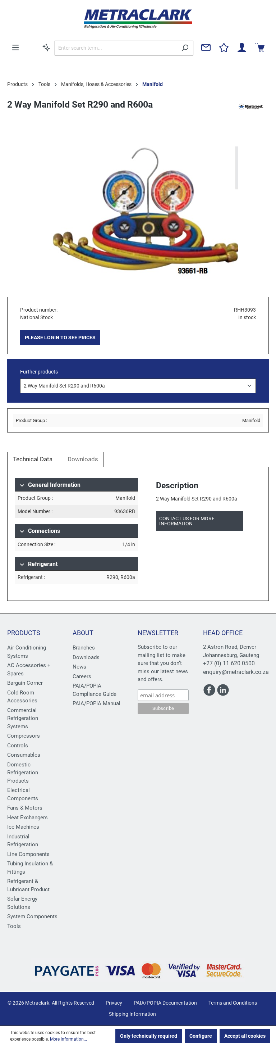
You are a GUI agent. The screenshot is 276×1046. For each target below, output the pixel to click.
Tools (14, 926)
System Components (32, 916)
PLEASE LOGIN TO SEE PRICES (60, 337)
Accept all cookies (245, 1036)
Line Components (28, 854)
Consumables (23, 755)
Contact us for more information (187, 521)
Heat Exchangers (27, 817)
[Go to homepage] (138, 18)
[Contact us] (206, 47)
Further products (39, 372)
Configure (200, 1036)
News (79, 667)
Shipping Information (132, 1014)
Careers (82, 676)
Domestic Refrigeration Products (22, 772)
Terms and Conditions (232, 1003)
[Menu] (15, 47)
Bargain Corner (25, 683)
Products (23, 633)
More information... (68, 1039)
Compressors (23, 736)
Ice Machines (23, 827)
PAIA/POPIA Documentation (165, 1003)
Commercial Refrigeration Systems (22, 718)
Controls (17, 745)
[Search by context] (46, 47)
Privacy (114, 1003)
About (83, 633)
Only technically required (148, 1036)
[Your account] (242, 47)
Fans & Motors (24, 808)
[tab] (32, 459)
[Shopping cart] (260, 47)
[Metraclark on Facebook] (210, 693)
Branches (84, 647)
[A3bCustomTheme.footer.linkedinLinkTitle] (223, 693)
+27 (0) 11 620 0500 (229, 663)
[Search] (184, 48)
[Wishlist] (224, 47)
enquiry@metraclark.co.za (236, 672)
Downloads (86, 657)
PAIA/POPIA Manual (96, 703)
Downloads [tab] (83, 459)
